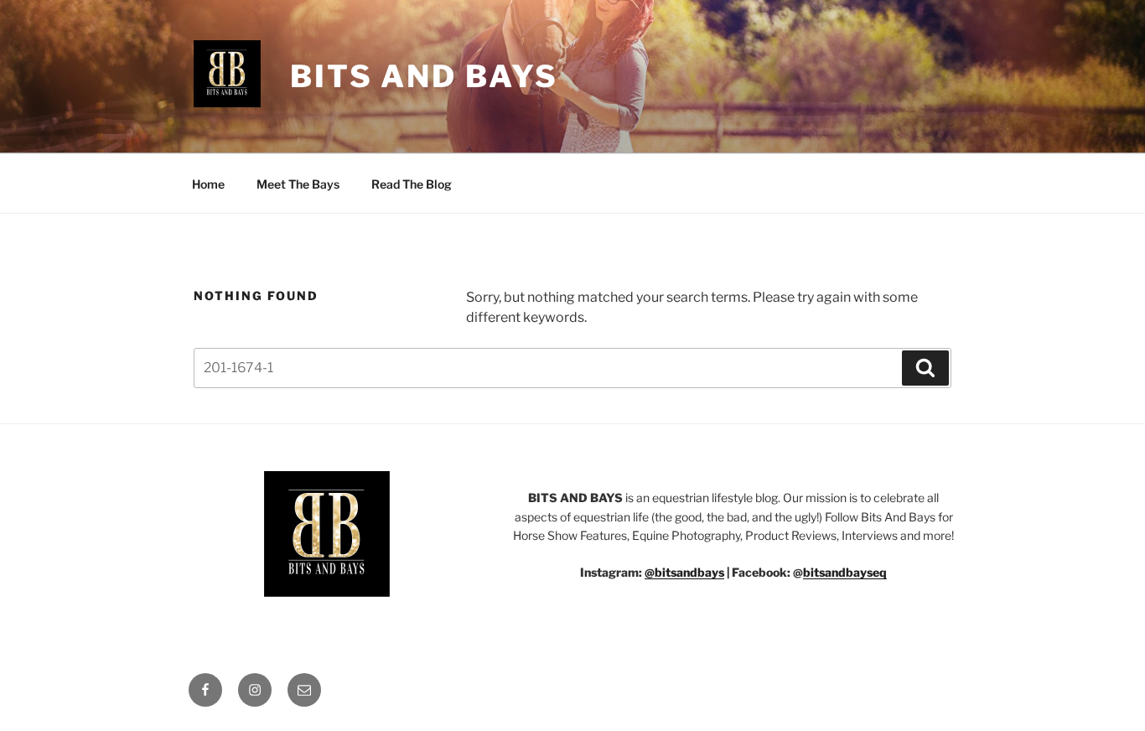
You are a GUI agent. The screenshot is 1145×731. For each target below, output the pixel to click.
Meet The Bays (297, 184)
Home (208, 184)
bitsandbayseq (845, 572)
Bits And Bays (423, 76)
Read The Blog (411, 184)
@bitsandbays (684, 572)
